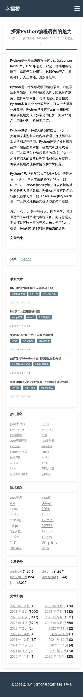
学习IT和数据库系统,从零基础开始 (31, 288)
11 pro (46, 514)
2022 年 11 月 (58, 628)
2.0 (13, 542)
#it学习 (34, 293)
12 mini (47, 520)
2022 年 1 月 (59, 634)
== (12, 503)
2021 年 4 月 (59, 645)
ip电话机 (46, 474)
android (48, 429)
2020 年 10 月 (55, 656)
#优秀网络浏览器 (21, 364)
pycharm (17, 429)
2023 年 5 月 (54, 617)
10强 (46, 508)
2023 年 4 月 (19, 623)
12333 (47, 525)
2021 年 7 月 (19, 645)
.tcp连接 (46, 497)
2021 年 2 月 (57, 651)
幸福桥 (12, 8)
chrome (16, 435)
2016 (45, 548)
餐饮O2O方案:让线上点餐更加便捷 (32, 335)
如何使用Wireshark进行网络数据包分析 (35, 358)
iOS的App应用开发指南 (25, 311)
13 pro (47, 536)
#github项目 (18, 293)
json (45, 423)
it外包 (45, 463)
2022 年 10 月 (20, 634)
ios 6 (13, 468)
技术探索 (15, 457)
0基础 (47, 503)
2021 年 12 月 (20, 639)
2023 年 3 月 (54, 623)
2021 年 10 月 (58, 639)
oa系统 (14, 463)
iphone (15, 446)
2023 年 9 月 (54, 606)
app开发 (47, 446)
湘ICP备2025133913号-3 (54, 684)
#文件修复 (30, 387)
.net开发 (16, 497)
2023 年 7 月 (54, 611)
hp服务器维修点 (19, 474)
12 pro (15, 525)
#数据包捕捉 (42, 364)
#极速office (46, 387)
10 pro (14, 509)
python (26, 259)
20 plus (49, 542)
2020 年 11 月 (20, 656)
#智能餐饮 (28, 340)
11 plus (14, 514)
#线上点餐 (44, 340)
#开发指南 (44, 317)
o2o (44, 435)
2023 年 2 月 (19, 628)
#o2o (15, 340)
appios (46, 457)
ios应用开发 (18, 577)
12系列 (14, 537)
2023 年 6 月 (19, 617)
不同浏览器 (48, 468)
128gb (47, 531)
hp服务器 (48, 441)
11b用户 (17, 520)
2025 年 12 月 (20, 606)
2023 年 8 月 (19, 611)
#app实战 (17, 317)
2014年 (16, 548)
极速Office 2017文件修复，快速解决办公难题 (39, 382)
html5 (45, 452)
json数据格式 (18, 452)
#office (16, 387)
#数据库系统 (49, 293)
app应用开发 (19, 440)
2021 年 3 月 (19, 651)
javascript (49, 577)
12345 (15, 531)
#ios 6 (30, 317)
